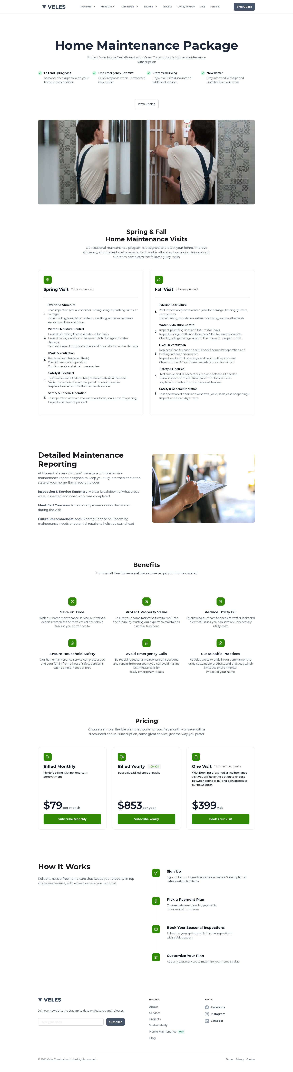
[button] (87, 6)
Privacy (240, 1059)
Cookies (250, 1059)
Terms (229, 1059)
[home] (54, 6)
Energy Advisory (186, 6)
